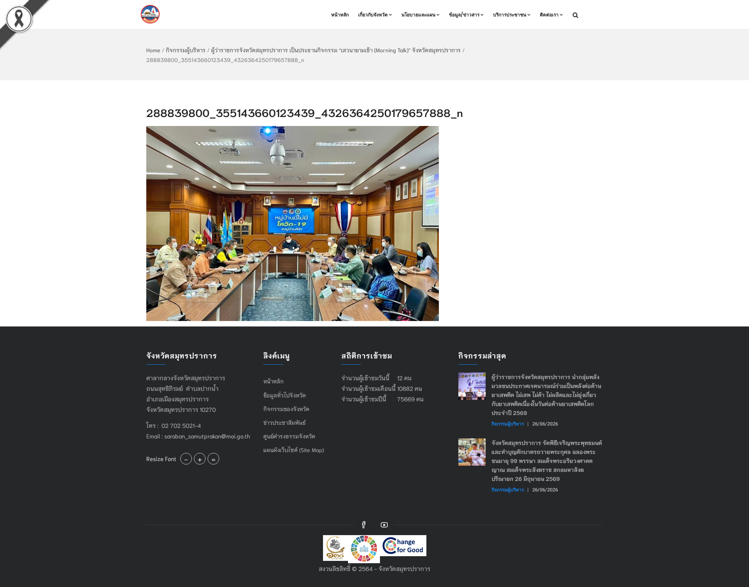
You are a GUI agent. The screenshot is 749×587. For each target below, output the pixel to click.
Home (153, 49)
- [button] (186, 459)
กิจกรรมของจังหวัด (286, 408)
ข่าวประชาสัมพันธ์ (284, 422)
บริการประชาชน (509, 14)
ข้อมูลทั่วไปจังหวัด (284, 395)
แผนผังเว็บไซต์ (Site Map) (293, 449)
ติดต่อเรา (549, 14)
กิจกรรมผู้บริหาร (186, 49)
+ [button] (200, 459)
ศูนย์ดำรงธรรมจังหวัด (289, 436)
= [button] (213, 459)
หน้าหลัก (340, 14)
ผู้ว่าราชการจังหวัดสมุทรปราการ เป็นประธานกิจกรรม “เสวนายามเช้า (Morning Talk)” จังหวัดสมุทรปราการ (336, 49)
